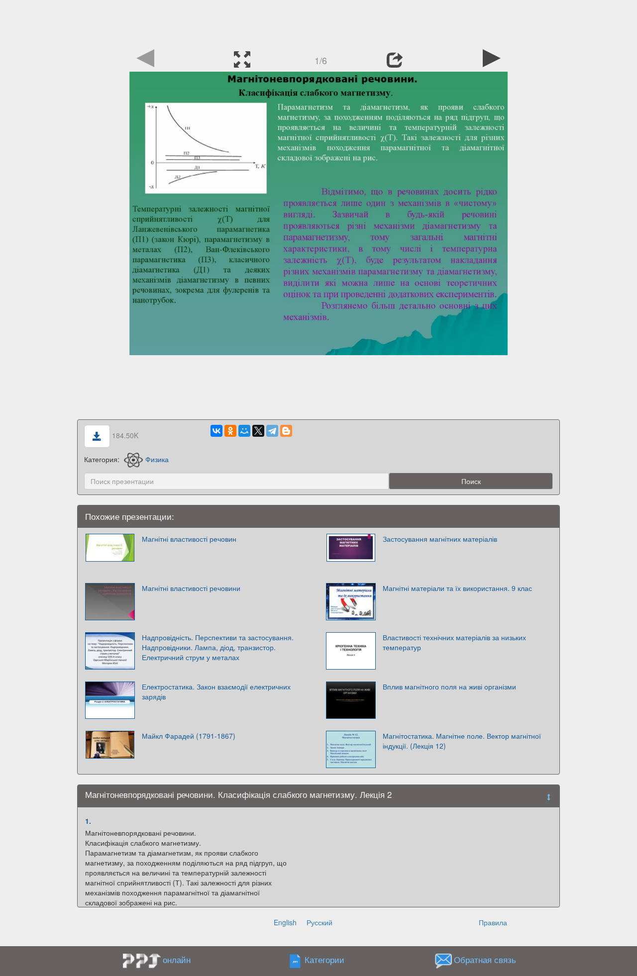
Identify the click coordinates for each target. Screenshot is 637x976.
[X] (258, 431)
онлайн (177, 960)
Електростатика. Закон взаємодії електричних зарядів (216, 691)
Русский (319, 922)
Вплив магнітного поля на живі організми (449, 686)
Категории (324, 960)
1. (88, 821)
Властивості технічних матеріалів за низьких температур (454, 642)
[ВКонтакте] (216, 431)
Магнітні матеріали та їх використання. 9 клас (457, 588)
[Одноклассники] (230, 431)
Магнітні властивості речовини (191, 588)
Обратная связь (485, 960)
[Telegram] (272, 431)
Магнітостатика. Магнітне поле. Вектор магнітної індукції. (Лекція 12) (462, 741)
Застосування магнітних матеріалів (440, 539)
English (285, 922)
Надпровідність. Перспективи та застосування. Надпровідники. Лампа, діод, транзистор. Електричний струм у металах (218, 647)
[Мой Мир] (244, 431)
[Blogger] (286, 431)
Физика (157, 459)
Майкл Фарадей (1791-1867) (188, 736)
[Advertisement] (318, 22)
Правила (493, 922)
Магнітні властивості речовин (189, 539)
